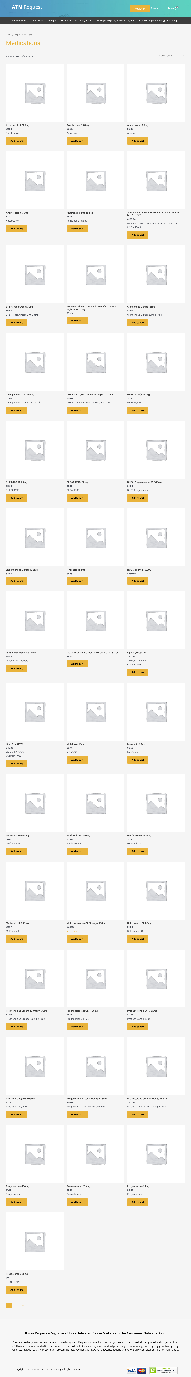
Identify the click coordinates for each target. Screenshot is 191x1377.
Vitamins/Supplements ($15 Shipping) (158, 20)
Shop (16, 35)
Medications (36, 20)
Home (9, 35)
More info (72, 931)
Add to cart (16, 141)
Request (27, 7)
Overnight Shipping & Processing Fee (115, 20)
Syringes (51, 20)
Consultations (19, 20)
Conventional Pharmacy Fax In (76, 20)
